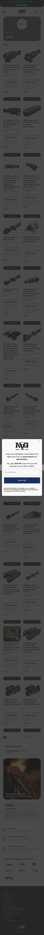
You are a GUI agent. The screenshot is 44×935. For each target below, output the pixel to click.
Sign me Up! (22, 480)
